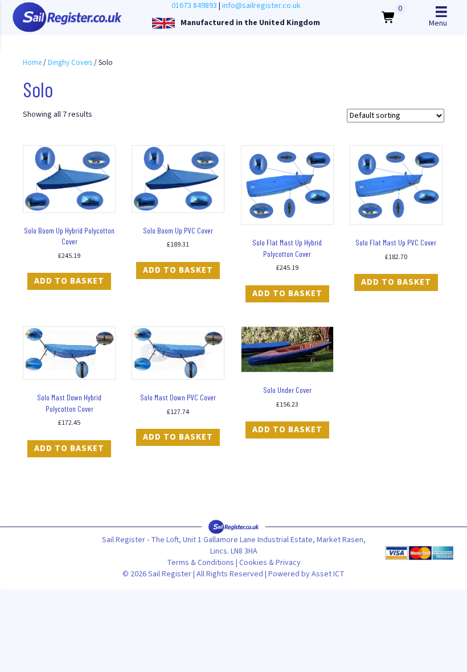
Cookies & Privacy (270, 562)
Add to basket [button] (69, 281)
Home (32, 63)
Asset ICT (328, 574)
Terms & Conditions (200, 562)
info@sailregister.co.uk (261, 5)
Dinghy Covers (70, 63)
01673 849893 (194, 5)
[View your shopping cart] (389, 17)
